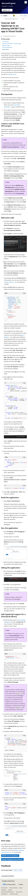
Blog (20, 887)
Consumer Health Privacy (7, 892)
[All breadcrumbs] (2, 19)
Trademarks (4, 894)
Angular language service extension (12, 859)
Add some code (6, 45)
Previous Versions (13, 887)
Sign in (25, 15)
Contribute (3, 890)
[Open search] (21, 15)
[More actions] (25, 19)
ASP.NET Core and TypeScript (10, 855)
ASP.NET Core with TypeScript (10, 147)
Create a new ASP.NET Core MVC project (11, 43)
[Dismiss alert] (26, 2)
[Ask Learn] (23, 19)
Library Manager (14, 635)
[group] (15, 402)
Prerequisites (5, 41)
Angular (10, 74)
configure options (9, 282)
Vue (15, 74)
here (21, 695)
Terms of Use (19, 892)
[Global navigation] (1, 15)
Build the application (7, 47)
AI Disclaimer (4, 887)
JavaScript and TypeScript (11, 18)
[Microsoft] (14, 16)
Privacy (9, 890)
